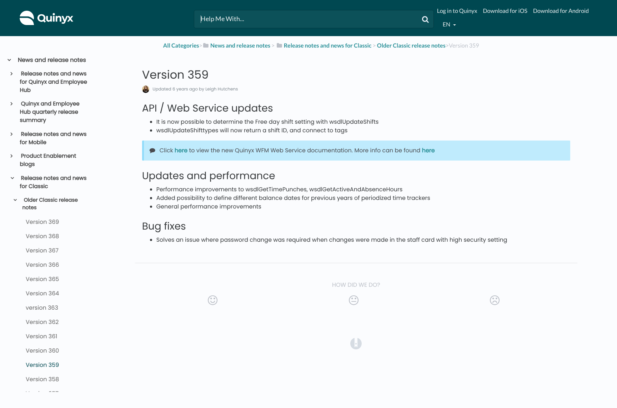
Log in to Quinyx (457, 11)
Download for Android (561, 11)
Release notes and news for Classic (53, 182)
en (447, 24)
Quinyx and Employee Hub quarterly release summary (50, 112)
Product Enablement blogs (48, 160)
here (181, 150)
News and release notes (51, 60)
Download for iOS (505, 11)
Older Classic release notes (50, 204)
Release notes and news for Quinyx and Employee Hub (53, 82)
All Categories (181, 45)
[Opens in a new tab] (356, 343)
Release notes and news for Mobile (53, 138)
